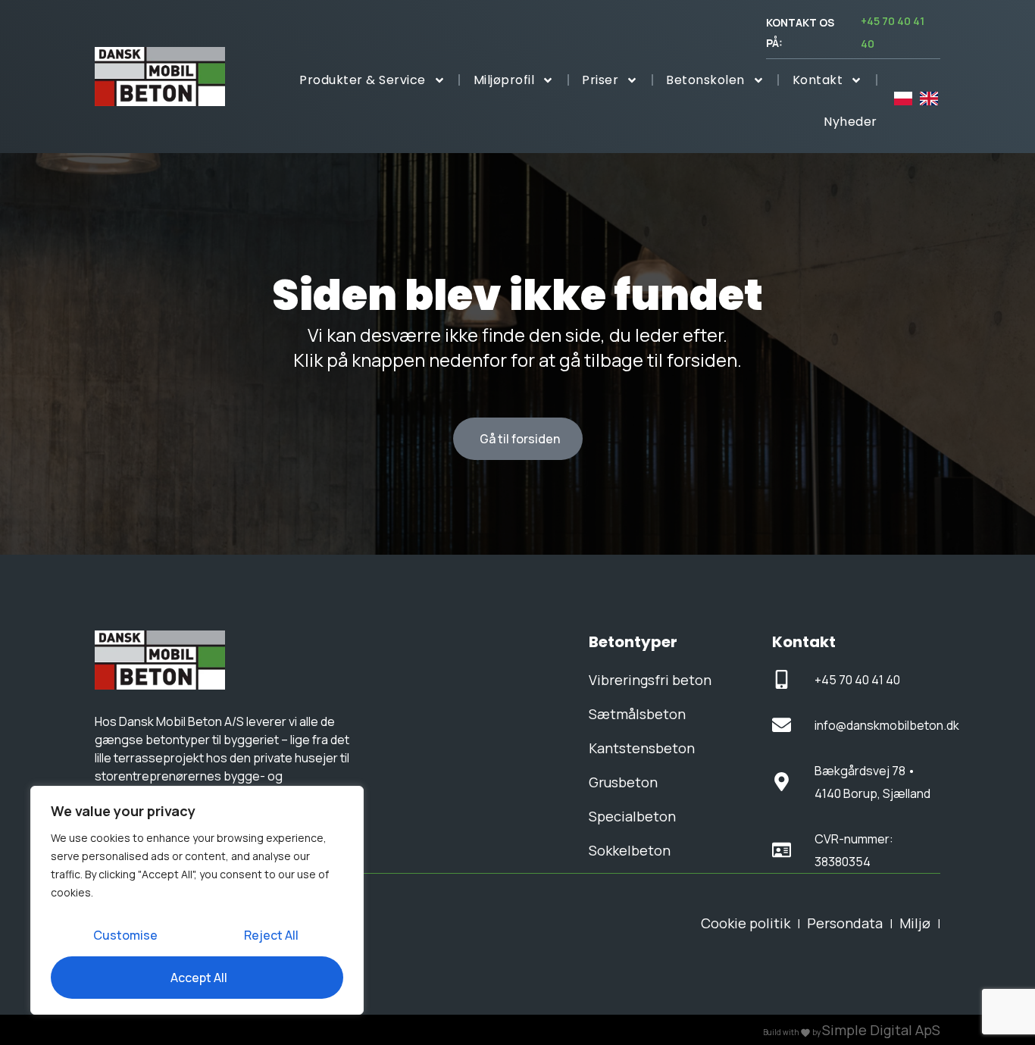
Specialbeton (632, 816)
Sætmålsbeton (637, 714)
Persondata (845, 923)
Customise (125, 935)
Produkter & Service (362, 80)
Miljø (914, 923)
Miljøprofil (504, 80)
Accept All (198, 977)
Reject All (271, 935)
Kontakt (818, 80)
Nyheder (850, 121)
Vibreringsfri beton (650, 680)
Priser (600, 80)
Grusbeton (623, 782)
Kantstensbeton (642, 748)
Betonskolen (705, 80)
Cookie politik (745, 923)
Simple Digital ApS (881, 1030)
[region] (197, 900)
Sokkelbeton (630, 850)
